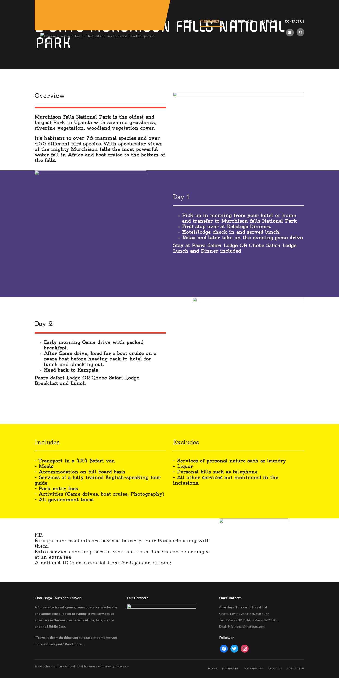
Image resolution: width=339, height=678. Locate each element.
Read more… (74, 644)
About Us (275, 668)
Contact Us (295, 668)
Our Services (253, 668)
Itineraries (230, 668)
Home (212, 668)
